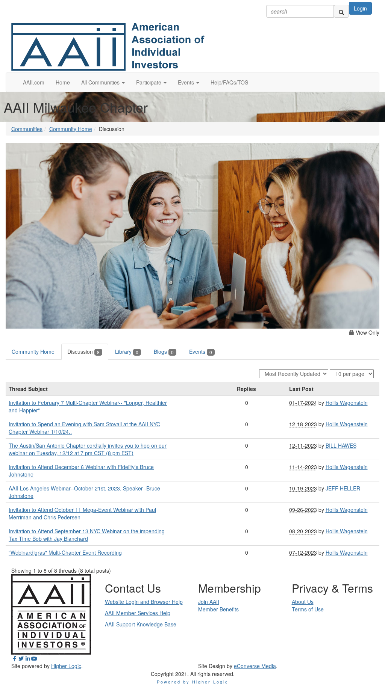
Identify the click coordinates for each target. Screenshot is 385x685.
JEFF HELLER (343, 488)
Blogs (164, 351)
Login (360, 8)
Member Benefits (218, 609)
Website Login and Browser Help (144, 601)
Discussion (83, 351)
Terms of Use (308, 609)
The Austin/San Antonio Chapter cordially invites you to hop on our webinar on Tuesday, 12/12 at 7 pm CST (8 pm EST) (88, 449)
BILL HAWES (341, 445)
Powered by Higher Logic (193, 682)
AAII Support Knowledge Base (140, 624)
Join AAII (208, 601)
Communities (26, 129)
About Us (303, 601)
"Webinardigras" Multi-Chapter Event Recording (65, 552)
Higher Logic (66, 666)
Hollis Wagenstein (347, 402)
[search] (341, 11)
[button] (103, 82)
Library (126, 351)
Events (200, 351)
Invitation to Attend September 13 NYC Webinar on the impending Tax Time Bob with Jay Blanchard (87, 534)
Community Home (70, 129)
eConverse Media (255, 666)
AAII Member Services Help (137, 613)
